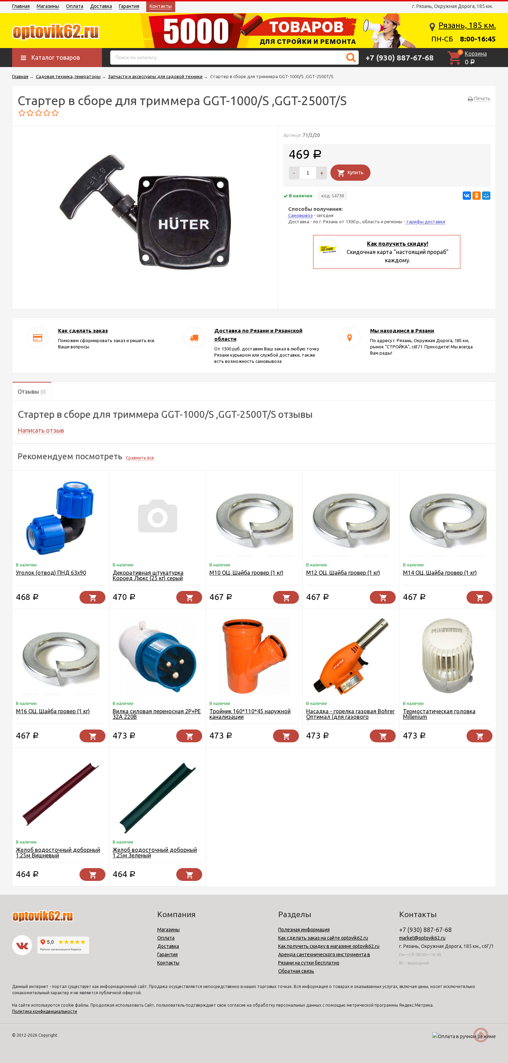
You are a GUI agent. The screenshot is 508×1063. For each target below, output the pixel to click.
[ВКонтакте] (467, 195)
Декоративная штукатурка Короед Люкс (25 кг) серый (148, 575)
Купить (356, 172)
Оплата (74, 6)
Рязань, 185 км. (467, 25)
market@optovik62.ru (422, 938)
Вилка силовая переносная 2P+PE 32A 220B (157, 714)
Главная (21, 6)
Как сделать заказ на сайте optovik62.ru (323, 938)
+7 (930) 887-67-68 (400, 57)
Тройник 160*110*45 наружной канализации (250, 714)
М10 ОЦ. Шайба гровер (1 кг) (246, 573)
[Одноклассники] (476, 195)
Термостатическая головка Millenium (439, 714)
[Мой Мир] (486, 195)
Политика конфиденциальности (44, 1011)
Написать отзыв (41, 430)
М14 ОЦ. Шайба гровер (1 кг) (440, 573)
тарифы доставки (425, 221)
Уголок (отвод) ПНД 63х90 (51, 573)
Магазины (48, 6)
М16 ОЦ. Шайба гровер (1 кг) (53, 711)
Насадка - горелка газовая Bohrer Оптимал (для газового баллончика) (350, 716)
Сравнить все (140, 457)
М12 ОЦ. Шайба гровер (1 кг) (343, 573)
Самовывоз (300, 215)
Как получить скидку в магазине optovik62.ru (328, 946)
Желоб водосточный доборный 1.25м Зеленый (155, 852)
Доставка (101, 6)
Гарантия (129, 6)
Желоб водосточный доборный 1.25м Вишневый (58, 852)
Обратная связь (296, 971)
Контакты (161, 6)
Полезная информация (304, 929)
